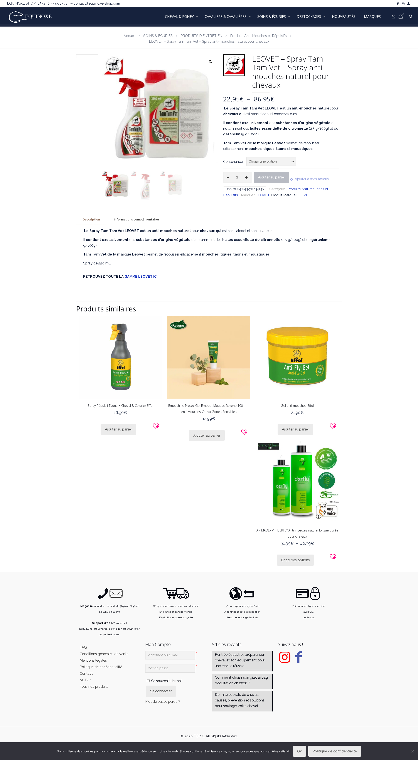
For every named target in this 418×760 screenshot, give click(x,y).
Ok (299, 751)
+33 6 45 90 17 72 (54, 3)
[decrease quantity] (228, 177)
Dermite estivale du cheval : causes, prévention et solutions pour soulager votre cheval (240, 700)
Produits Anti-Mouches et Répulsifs (258, 36)
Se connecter (161, 691)
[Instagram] (284, 661)
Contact (86, 673)
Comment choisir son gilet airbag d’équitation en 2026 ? (241, 680)
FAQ (83, 647)
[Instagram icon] (403, 4)
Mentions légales (93, 660)
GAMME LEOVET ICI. (141, 276)
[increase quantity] (246, 177)
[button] (309, 179)
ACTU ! (85, 680)
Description (91, 219)
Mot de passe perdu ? (162, 701)
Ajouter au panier (271, 177)
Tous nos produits (94, 686)
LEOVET (263, 195)
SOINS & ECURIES (158, 36)
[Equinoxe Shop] (31, 16)
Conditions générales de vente (104, 654)
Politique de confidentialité (101, 667)
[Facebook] (298, 661)
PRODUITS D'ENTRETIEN (201, 36)
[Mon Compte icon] (408, 4)
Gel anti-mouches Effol (297, 406)
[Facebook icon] (397, 4)
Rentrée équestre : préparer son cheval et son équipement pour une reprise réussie (240, 660)
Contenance (233, 162)
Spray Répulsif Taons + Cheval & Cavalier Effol (120, 406)
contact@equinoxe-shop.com (97, 3)
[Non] (412, 751)
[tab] (91, 220)
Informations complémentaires (137, 219)
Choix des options (295, 560)
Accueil (129, 36)
